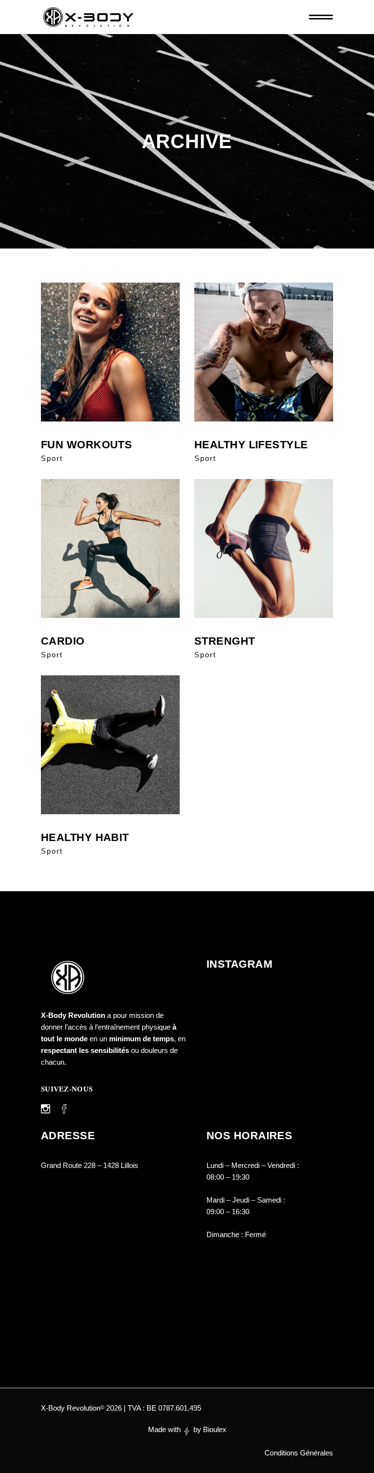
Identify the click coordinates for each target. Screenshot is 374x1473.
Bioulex (214, 1429)
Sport (52, 458)
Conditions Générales (298, 1453)
